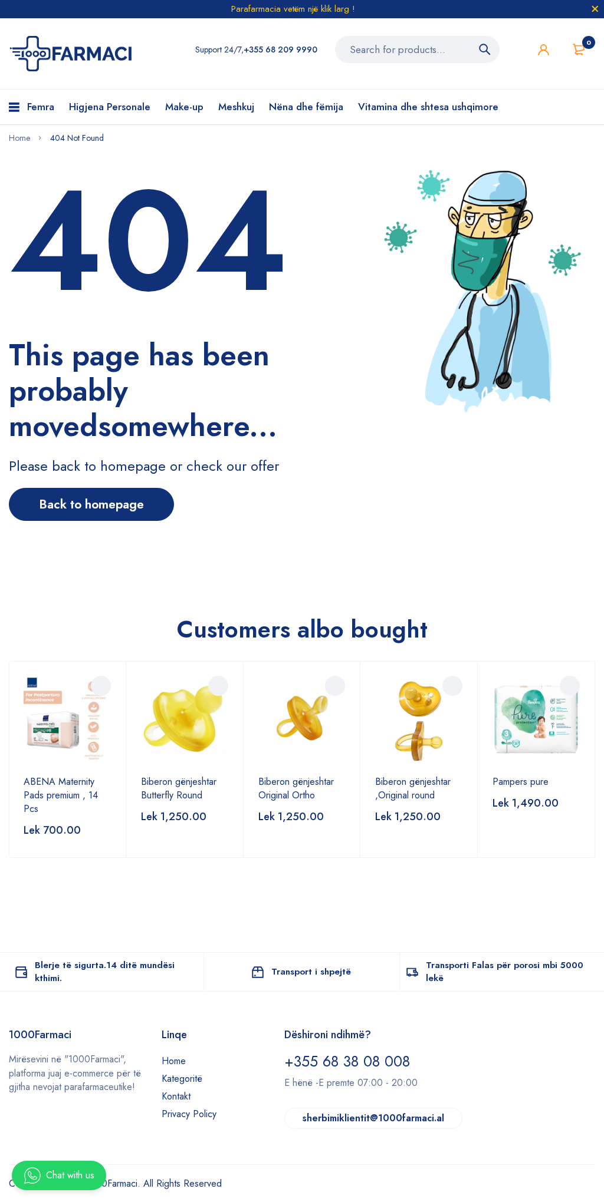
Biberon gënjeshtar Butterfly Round (178, 788)
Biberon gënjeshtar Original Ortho (296, 788)
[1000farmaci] (71, 53)
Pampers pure (521, 781)
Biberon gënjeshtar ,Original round (413, 788)
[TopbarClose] (595, 9)
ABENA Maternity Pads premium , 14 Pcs (61, 795)
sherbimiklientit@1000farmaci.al (373, 1118)
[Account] (543, 49)
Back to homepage (91, 504)
